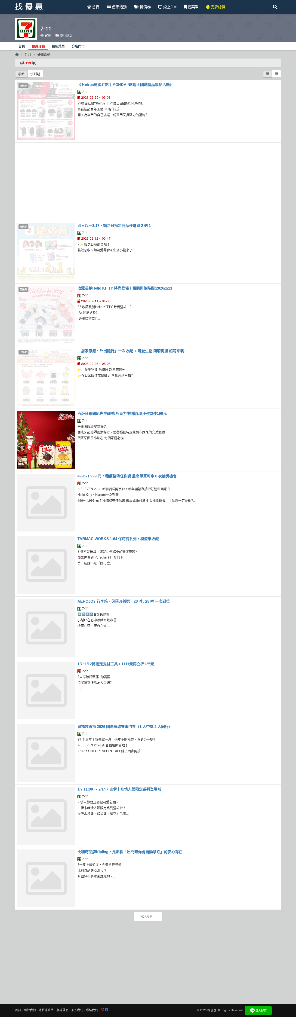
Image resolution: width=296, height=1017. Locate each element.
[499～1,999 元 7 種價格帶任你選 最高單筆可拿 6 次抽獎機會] (46, 502)
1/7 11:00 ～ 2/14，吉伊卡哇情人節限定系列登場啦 (119, 789)
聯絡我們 (92, 1010)
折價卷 (145, 6)
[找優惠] (17, 54)
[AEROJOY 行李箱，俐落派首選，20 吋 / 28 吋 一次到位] (46, 628)
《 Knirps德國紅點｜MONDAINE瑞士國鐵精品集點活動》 (125, 85)
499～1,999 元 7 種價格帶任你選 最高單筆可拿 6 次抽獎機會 (127, 476)
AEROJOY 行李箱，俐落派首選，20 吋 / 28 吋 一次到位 (123, 601)
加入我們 (77, 1010)
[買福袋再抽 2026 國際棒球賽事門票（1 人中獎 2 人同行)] (46, 753)
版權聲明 (62, 1010)
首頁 (95, 6)
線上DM (169, 6)
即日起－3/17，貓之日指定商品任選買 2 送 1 (114, 226)
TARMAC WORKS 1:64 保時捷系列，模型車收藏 (118, 539)
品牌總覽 (217, 6)
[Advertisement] (148, 181)
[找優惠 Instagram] (102, 1010)
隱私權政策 (46, 1010)
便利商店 (66, 35)
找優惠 (211, 1010)
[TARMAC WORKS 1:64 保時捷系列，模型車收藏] (46, 565)
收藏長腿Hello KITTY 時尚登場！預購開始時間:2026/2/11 (124, 288)
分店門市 (78, 46)
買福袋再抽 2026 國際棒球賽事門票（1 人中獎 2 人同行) (123, 727)
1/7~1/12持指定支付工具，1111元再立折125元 (115, 664)
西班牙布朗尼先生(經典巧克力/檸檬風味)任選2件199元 (122, 413)
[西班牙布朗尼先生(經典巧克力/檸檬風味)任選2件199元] (46, 440)
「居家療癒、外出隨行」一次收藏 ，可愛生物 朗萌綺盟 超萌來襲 (130, 351)
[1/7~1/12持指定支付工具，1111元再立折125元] (46, 690)
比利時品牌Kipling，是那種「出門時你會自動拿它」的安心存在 (129, 852)
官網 (47, 35)
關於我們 (30, 1010)
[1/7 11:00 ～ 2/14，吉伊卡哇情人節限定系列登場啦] (46, 816)
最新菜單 (58, 46)
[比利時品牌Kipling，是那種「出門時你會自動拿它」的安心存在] (46, 878)
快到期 (35, 73)
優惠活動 (119, 6)
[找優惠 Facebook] (106, 1010)
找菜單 (193, 6)
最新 (21, 73)
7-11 (85, 91)
